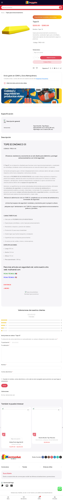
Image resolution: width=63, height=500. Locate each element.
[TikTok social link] (61, 68)
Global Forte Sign (16, 444)
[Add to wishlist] (37, 68)
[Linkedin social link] (57, 68)
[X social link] (50, 68)
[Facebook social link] (48, 68)
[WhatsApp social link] (59, 68)
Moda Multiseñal (53, 440)
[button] (34, 434)
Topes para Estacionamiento (14, 12)
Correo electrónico (7, 372)
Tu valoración (5, 345)
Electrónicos (39, 440)
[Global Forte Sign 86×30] (16, 422)
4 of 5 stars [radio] (16, 342)
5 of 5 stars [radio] (17, 342)
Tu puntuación (5, 342)
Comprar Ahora (47, 62)
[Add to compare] (33, 68)
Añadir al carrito (51, 57)
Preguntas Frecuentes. (42, 78)
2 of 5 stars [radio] (13, 342)
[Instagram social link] (53, 68)
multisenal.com (14, 270)
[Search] (60, 7)
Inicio (2, 12)
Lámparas (45, 440)
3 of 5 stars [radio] (15, 342)
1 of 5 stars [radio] (12, 342)
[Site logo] (31, 2)
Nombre (4, 364)
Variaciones (36, 50)
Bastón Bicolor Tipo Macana (47, 437)
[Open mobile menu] (2, 2)
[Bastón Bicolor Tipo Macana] (47, 422)
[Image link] (11, 457)
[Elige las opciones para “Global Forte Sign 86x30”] (3, 434)
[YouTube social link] (55, 68)
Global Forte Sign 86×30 (16, 442)
